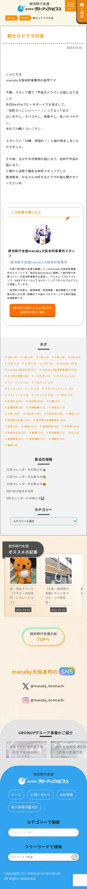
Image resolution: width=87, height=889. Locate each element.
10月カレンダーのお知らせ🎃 (26, 484)
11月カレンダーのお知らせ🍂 (26, 477)
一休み (65, 395)
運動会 (58, 438)
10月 (13, 363)
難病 (12, 445)
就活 (12, 426)
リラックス (44, 395)
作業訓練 (37, 407)
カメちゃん (65, 376)
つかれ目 (43, 376)
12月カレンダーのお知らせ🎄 (26, 469)
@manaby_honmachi (47, 685)
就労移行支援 (18, 420)
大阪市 (33, 413)
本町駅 (72, 426)
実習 (74, 413)
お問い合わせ (40, 794)
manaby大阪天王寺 (21, 369)
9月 (76, 357)
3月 (12, 357)
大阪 (13, 413)
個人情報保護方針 (24, 807)
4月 (28, 357)
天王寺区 (55, 413)
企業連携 (15, 407)
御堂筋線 (51, 426)
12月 (48, 363)
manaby (68, 363)
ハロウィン (44, 382)
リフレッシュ (18, 395)
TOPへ (43, 636)
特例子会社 (16, 432)
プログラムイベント (59, 388)
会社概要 (66, 794)
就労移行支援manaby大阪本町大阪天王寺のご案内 (32, 310)
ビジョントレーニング (23, 388)
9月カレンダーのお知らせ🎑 (25, 498)
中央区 (14, 401)
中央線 (35, 401)
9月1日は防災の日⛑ (19, 491)
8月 (60, 357)
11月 (30, 363)
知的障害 (57, 432)
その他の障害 (18, 376)
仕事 (54, 401)
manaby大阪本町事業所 (59, 369)
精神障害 (15, 438)
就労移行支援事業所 (51, 420)
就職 (30, 426)
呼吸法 (58, 407)
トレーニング (18, 382)
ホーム (16, 794)
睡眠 (37, 432)
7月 (44, 357)
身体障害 (37, 438)
